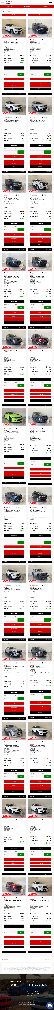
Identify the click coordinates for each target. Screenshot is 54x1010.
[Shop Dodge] (2, 2)
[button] (25, 28)
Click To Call (14, 88)
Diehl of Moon (6, 93)
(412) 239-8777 (9, 6)
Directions (27, 6)
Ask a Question (14, 85)
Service (45, 6)
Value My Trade (14, 83)
